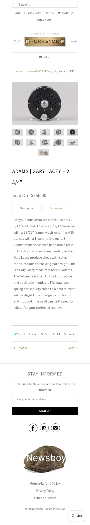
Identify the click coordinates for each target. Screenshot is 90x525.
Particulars (56, 208)
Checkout (45, 20)
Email (71, 334)
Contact (35, 13)
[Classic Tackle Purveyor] (45, 39)
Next (71, 348)
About (20, 13)
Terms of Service (45, 498)
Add (59, 334)
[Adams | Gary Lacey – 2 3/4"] (45, 103)
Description (27, 208)
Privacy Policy (45, 491)
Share (34, 334)
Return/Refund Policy (45, 483)
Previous (21, 348)
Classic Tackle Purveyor (49, 509)
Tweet (21, 334)
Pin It (47, 334)
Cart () (67, 13)
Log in (49, 13)
